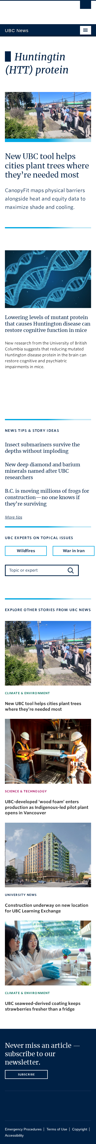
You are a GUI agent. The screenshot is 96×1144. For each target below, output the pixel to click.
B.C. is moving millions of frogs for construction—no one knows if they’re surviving (47, 498)
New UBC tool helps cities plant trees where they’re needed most (47, 166)
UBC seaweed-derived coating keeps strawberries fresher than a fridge (42, 1006)
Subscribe (26, 1074)
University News (21, 895)
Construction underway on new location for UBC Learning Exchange (46, 908)
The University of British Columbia (35, 10)
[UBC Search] (85, 6)
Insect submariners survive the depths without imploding (42, 448)
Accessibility (14, 1135)
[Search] (70, 570)
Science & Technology (26, 791)
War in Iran (74, 550)
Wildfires (26, 550)
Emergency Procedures (23, 1129)
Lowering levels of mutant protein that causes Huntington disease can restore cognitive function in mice (47, 324)
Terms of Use (57, 1129)
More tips (13, 517)
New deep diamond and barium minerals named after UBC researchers (42, 471)
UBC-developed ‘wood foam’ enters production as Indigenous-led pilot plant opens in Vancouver (46, 807)
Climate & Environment (27, 693)
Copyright (79, 1129)
